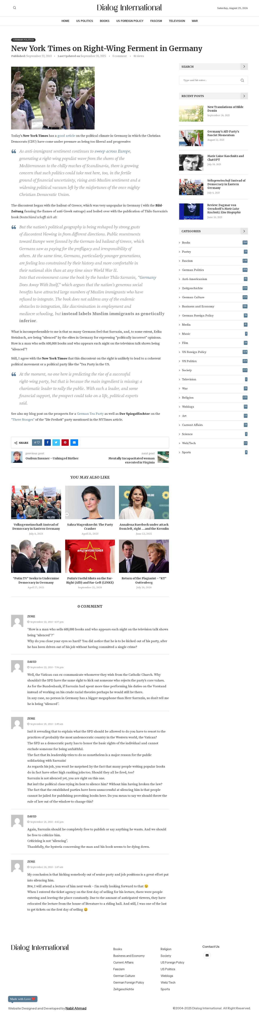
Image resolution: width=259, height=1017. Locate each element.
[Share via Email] (74, 442)
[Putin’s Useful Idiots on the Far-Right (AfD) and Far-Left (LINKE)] (90, 556)
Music (214, 334)
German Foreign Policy (214, 316)
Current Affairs (214, 425)
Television (177, 20)
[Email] (207, 955)
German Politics (214, 270)
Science (214, 434)
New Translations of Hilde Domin (225, 108)
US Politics (84, 20)
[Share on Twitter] (56, 442)
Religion (214, 398)
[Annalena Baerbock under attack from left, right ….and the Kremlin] (144, 502)
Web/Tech (214, 443)
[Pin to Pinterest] (65, 442)
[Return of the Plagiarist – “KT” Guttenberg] (144, 556)
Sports (214, 452)
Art (214, 416)
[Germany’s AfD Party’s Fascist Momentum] (191, 138)
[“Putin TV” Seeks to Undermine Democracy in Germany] (36, 556)
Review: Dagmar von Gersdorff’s (224, 208)
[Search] (14, 8)
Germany (148, 277)
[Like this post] (38, 442)
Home (65, 20)
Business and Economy (214, 306)
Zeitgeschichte (214, 288)
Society (214, 370)
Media (214, 325)
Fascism (156, 20)
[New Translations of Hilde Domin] (191, 113)
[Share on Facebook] (47, 442)
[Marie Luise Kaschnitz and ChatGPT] (191, 162)
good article (66, 136)
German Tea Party (90, 414)
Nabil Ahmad (76, 1008)
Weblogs (214, 407)
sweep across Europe (112, 151)
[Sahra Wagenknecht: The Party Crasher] (90, 502)
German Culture (214, 297)
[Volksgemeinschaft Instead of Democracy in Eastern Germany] (36, 502)
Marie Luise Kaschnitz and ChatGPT (225, 157)
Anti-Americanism (214, 279)
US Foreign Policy (129, 20)
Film (214, 343)
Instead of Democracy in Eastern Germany (226, 184)
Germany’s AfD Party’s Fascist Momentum (223, 133)
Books (104, 20)
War (195, 20)
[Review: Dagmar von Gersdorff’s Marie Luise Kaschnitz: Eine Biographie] (191, 211)
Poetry (214, 252)
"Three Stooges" (23, 420)
